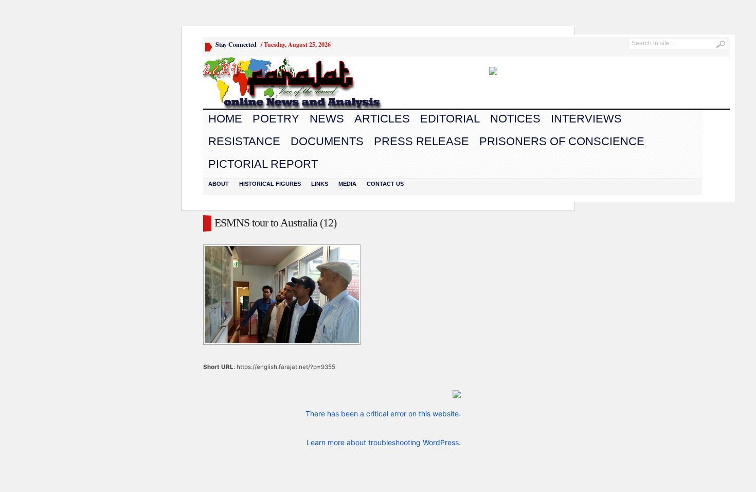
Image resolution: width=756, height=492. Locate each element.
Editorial (450, 118)
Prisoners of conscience (561, 141)
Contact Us (385, 184)
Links (319, 184)
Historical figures (270, 184)
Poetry (276, 118)
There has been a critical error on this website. (383, 413)
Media (347, 184)
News (327, 118)
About (218, 184)
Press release (421, 141)
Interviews (586, 118)
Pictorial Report (263, 163)
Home (225, 118)
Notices (515, 118)
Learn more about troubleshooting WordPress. (384, 442)
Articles (382, 118)
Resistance (244, 141)
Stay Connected (236, 44)
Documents (327, 141)
